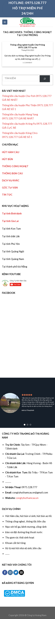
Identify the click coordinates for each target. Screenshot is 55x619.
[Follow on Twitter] (15, 572)
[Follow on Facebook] (4, 572)
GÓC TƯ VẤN (10, 187)
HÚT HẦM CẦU (10, 152)
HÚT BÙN (7, 159)
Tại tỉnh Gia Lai (10, 221)
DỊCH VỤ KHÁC (10, 180)
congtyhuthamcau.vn (27, 497)
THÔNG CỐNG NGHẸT (15, 166)
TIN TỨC (7, 194)
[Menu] (4, 22)
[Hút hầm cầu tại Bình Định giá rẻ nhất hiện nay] (27, 22)
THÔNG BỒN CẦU (12, 173)
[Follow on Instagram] (10, 572)
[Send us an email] (21, 572)
